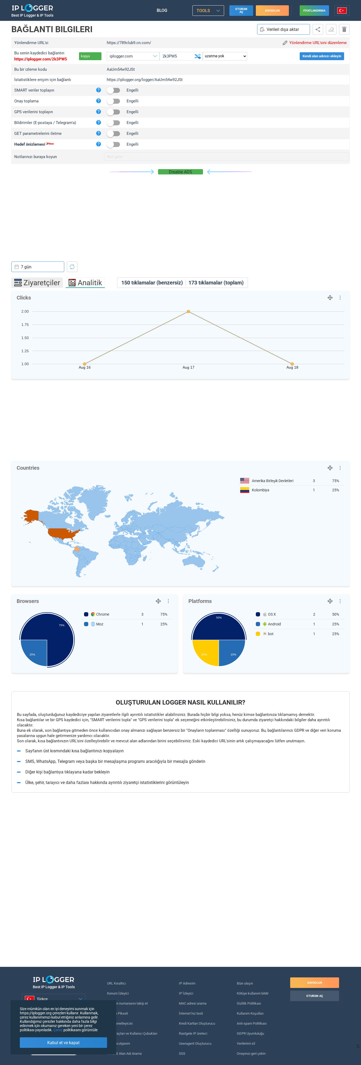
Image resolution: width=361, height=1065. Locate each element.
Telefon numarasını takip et (127, 1003)
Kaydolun (272, 10)
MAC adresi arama (192, 1003)
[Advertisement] (180, 214)
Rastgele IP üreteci (193, 1033)
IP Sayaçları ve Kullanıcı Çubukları (132, 1033)
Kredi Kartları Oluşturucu (197, 1023)
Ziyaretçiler (42, 282)
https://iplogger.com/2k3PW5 (40, 59)
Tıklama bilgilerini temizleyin (331, 29)
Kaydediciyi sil (344, 29)
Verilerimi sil (246, 1043)
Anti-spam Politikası (252, 1023)
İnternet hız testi (191, 1013)
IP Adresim (187, 983)
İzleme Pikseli (117, 1013)
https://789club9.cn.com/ (129, 42)
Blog (162, 10)
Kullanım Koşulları (250, 1013)
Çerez (58, 1030)
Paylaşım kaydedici (318, 29)
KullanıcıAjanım (118, 1043)
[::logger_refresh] (72, 267)
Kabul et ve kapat (63, 1042)
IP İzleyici (186, 993)
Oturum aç (241, 10)
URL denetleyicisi (120, 1023)
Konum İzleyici (118, 993)
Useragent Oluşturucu (195, 1043)
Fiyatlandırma (314, 10)
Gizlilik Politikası (249, 1003)
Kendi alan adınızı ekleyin (322, 56)
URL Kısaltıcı (116, 983)
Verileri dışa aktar (283, 29)
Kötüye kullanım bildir (253, 993)
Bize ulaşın (245, 983)
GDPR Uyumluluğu (250, 1033)
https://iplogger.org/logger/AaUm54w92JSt (145, 79)
